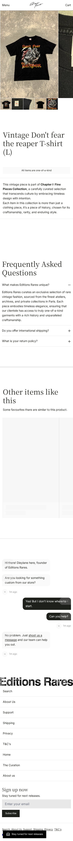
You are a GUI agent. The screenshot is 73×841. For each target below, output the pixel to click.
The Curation (11, 765)
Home (7, 754)
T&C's (7, 744)
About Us (9, 701)
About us (9, 775)
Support (8, 712)
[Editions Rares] (36, 5)
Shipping (9, 723)
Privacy (8, 733)
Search (7, 691)
